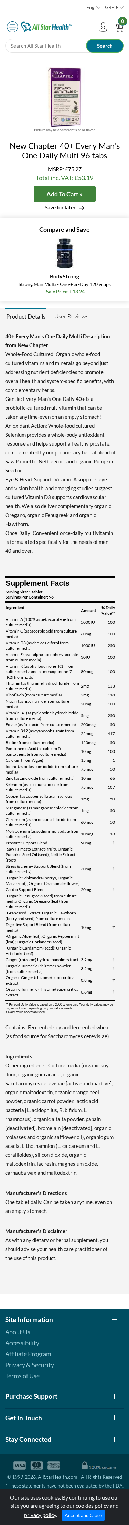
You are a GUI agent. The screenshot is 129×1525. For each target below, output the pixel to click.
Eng (90, 7)
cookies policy (92, 1505)
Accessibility (22, 1343)
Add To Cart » (64, 194)
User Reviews (71, 316)
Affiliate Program (28, 1354)
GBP (111, 7)
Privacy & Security (29, 1365)
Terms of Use (22, 1376)
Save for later (60, 207)
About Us (17, 1332)
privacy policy (40, 1515)
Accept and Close (83, 1515)
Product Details (25, 316)
